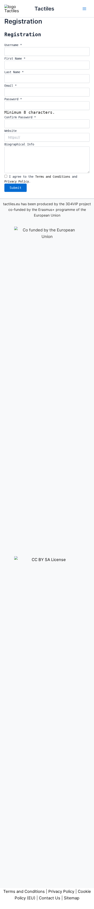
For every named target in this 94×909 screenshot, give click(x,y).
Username (13, 45)
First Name (14, 58)
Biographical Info (19, 144)
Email (10, 85)
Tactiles (44, 8)
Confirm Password (20, 117)
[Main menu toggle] (84, 8)
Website (10, 131)
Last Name (14, 72)
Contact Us (49, 897)
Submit (15, 187)
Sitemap (71, 897)
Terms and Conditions (52, 176)
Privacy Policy (16, 181)
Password (13, 99)
